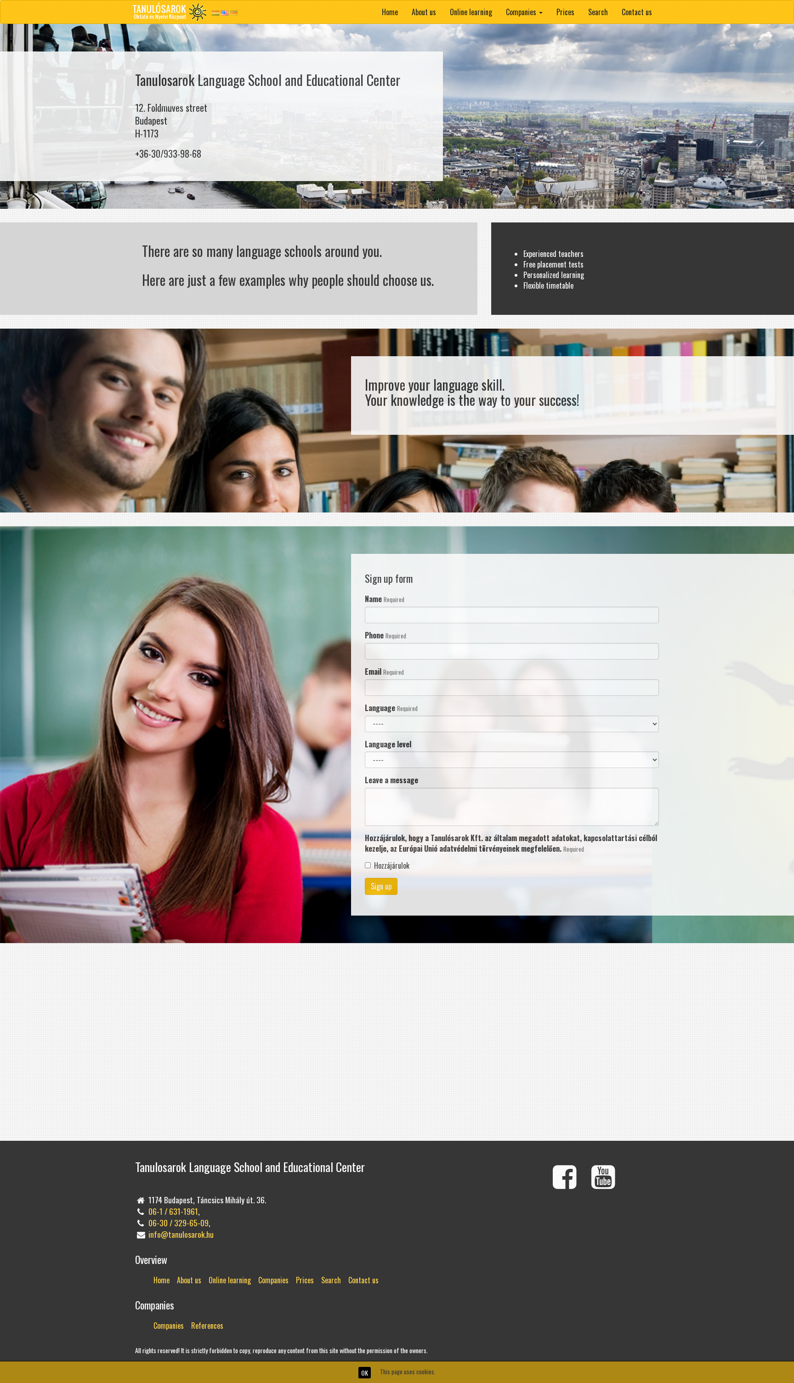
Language (391, 708)
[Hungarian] (215, 12)
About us (424, 11)
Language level (388, 744)
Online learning (471, 11)
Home (390, 11)
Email (384, 671)
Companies (273, 1280)
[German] (234, 12)
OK (364, 1372)
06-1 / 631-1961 (173, 1211)
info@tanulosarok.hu (181, 1234)
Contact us (637, 11)
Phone (385, 635)
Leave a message (391, 780)
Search (598, 11)
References (207, 1325)
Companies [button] (522, 11)
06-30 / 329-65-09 (178, 1223)
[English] (224, 12)
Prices (565, 11)
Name (384, 599)
